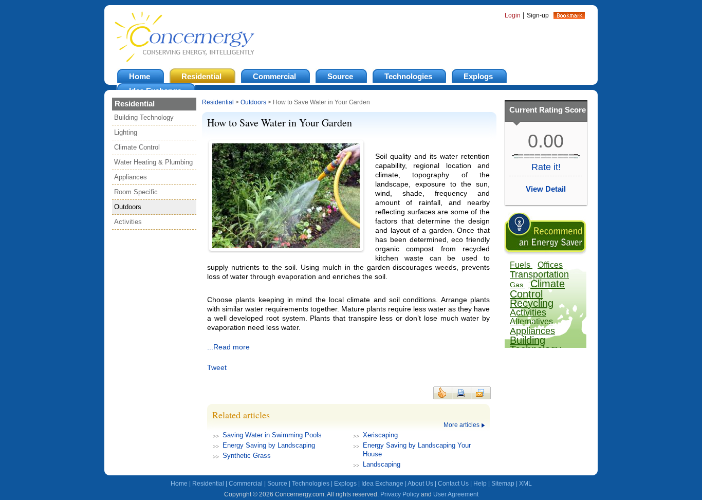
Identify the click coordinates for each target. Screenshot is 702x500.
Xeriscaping (380, 435)
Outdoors (127, 207)
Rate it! (546, 167)
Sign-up (538, 15)
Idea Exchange (382, 483)
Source (277, 483)
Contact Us (453, 483)
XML (525, 483)
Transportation (539, 274)
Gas (517, 285)
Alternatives (531, 321)
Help (480, 483)
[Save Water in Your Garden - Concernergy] (569, 16)
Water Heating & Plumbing (153, 162)
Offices (550, 265)
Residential (218, 102)
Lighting (125, 132)
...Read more (228, 347)
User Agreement (455, 494)
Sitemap (502, 483)
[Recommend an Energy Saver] (545, 253)
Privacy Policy (399, 494)
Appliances (130, 177)
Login (513, 15)
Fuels (521, 265)
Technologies (310, 483)
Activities (128, 222)
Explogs (345, 483)
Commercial (246, 483)
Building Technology (144, 117)
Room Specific (136, 192)
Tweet (217, 367)
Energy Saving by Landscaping (269, 445)
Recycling (531, 303)
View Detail (546, 188)
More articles (461, 425)
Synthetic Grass (247, 455)
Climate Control (137, 147)
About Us (420, 483)
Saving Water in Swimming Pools (272, 435)
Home (179, 483)
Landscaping (381, 464)
